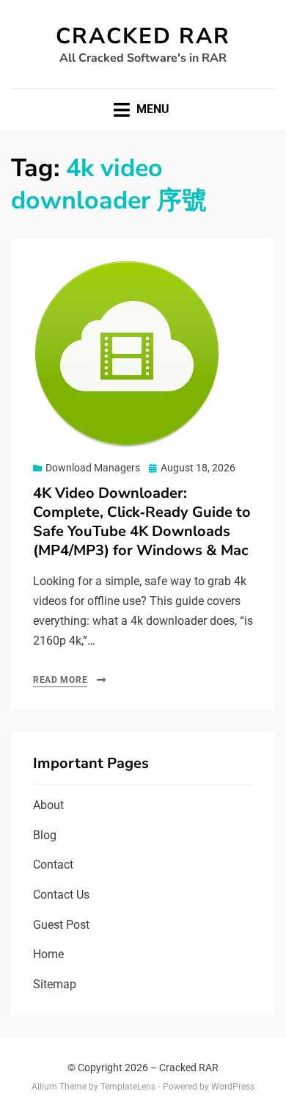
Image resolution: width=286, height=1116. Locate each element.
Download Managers (92, 468)
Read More (60, 680)
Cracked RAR (143, 36)
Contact (53, 865)
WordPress (232, 1086)
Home (48, 954)
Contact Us (61, 895)
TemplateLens (127, 1086)
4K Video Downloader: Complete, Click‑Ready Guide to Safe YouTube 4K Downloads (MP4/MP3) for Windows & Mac (142, 521)
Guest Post (61, 925)
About (48, 805)
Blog (44, 835)
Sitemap (54, 984)
